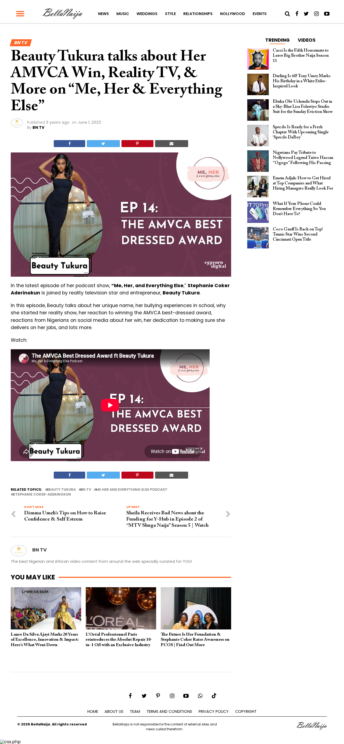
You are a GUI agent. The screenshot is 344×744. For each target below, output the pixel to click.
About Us (114, 711)
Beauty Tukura (61, 490)
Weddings (147, 13)
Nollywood (232, 13)
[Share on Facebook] (69, 143)
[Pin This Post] (137, 143)
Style (170, 13)
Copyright (246, 711)
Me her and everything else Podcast (131, 490)
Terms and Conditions (169, 711)
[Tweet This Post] (103, 143)
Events (260, 13)
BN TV (38, 127)
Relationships (198, 13)
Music (122, 13)
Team (135, 711)
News (103, 13)
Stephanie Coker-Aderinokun (42, 494)
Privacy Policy (214, 711)
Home (92, 711)
